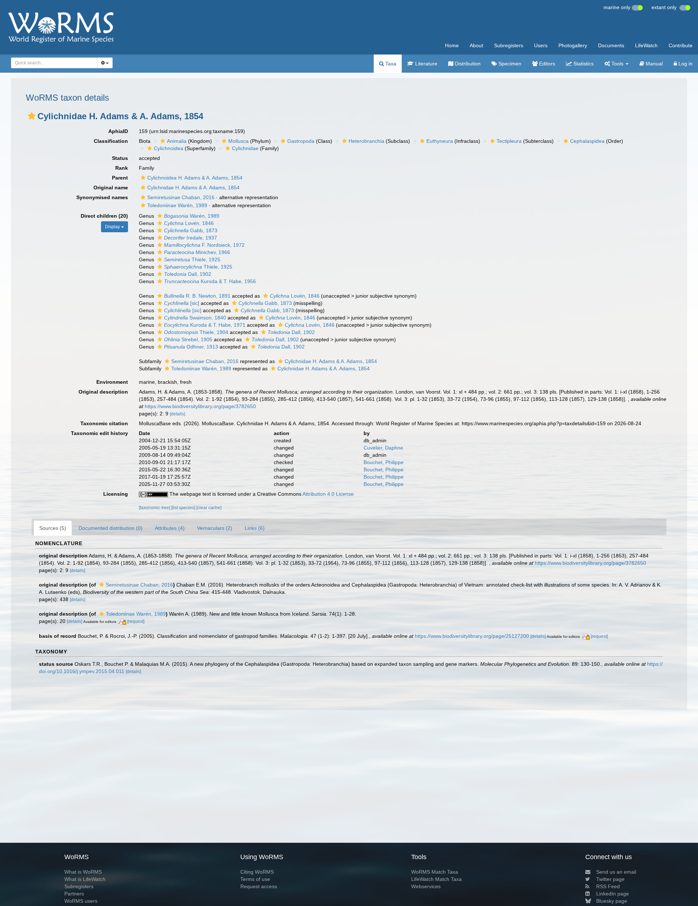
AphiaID (118, 131)
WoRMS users (80, 901)
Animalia (176, 141)
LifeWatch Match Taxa (436, 879)
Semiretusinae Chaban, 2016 (180, 197)
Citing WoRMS (257, 872)
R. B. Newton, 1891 (197, 296)
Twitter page (610, 879)
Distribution (467, 64)
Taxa (390, 64)
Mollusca (238, 141)
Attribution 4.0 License (328, 494)
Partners (74, 894)
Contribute (681, 45)
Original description (103, 392)
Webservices (426, 886)
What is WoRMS (83, 872)
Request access (258, 886)
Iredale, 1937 (190, 238)
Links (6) (255, 528)
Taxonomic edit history (99, 433)
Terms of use (255, 879)
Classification (111, 141)
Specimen (509, 64)
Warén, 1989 (191, 216)
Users (540, 45)
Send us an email (616, 872)
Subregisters (508, 45)
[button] (31, 116)
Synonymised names (102, 197)
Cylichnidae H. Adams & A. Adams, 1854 (193, 187)
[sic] (181, 303)
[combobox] (54, 62)
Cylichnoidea (168, 148)
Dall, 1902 (187, 274)
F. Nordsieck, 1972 (204, 245)
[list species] (183, 507)
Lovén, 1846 (189, 223)
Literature (425, 64)
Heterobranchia (366, 141)
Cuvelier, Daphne (383, 448)
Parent (120, 178)
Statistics (583, 64)
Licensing (115, 494)
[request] (135, 621)
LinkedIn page (612, 894)
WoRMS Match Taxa (434, 872)
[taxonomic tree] (155, 507)
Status (120, 158)
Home (452, 45)
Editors (546, 64)
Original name (110, 187)
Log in (685, 64)
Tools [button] (617, 64)
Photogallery (572, 45)
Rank (121, 168)
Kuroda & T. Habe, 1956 (210, 281)
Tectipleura (509, 141)
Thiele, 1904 (196, 332)
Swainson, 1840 (195, 318)
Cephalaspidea (587, 141)
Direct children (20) (104, 216)
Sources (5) (52, 528)
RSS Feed (608, 886)
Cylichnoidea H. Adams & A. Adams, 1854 (194, 178)
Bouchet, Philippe (384, 462)
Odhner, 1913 (191, 347)
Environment (112, 382)
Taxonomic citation (104, 423)
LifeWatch (646, 45)
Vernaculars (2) (214, 528)
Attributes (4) (170, 528)
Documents (611, 45)
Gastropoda (300, 141)
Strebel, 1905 (188, 339)
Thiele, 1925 (192, 259)
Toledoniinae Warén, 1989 (177, 205)
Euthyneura (439, 141)
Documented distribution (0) (111, 528)
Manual (653, 64)
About (476, 45)
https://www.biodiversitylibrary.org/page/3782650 (200, 406)
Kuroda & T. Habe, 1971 (204, 325)
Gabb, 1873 (190, 230)
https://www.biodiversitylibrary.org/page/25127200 (472, 636)
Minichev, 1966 (197, 252)
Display (113, 226)
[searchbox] (52, 63)
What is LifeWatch (84, 879)
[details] (177, 413)
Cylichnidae (245, 148)
